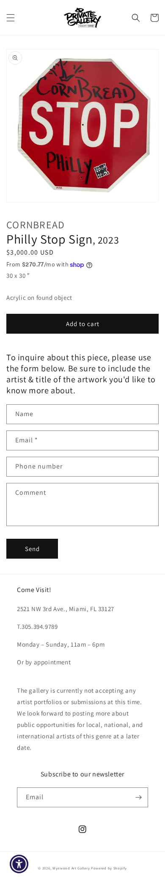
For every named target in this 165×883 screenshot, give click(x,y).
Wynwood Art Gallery (71, 868)
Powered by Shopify (109, 868)
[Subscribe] (138, 797)
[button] (10, 17)
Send (32, 549)
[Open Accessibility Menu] (19, 864)
